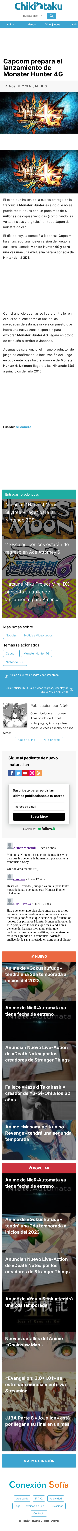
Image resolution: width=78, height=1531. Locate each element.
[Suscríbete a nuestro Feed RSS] (38, 774)
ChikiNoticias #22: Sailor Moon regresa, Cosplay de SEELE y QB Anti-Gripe (37, 689)
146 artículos (26, 740)
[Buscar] (51, 16)
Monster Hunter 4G (36, 653)
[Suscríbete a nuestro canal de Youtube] (25, 774)
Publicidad (55, 1498)
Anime (10, 24)
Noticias (11, 635)
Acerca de (22, 1498)
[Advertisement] (39, 42)
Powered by (29, 828)
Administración (40, 1461)
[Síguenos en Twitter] (18, 774)
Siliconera (23, 427)
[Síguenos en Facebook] (11, 774)
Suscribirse (39, 816)
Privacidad (57, 1505)
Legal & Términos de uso (29, 1505)
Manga (32, 24)
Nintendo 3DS (15, 662)
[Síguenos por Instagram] (32, 774)
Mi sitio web (52, 740)
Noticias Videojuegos (38, 635)
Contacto (39, 1513)
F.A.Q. (39, 1498)
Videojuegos (52, 24)
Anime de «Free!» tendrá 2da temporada (34, 674)
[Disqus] (39, 891)
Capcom (11, 653)
